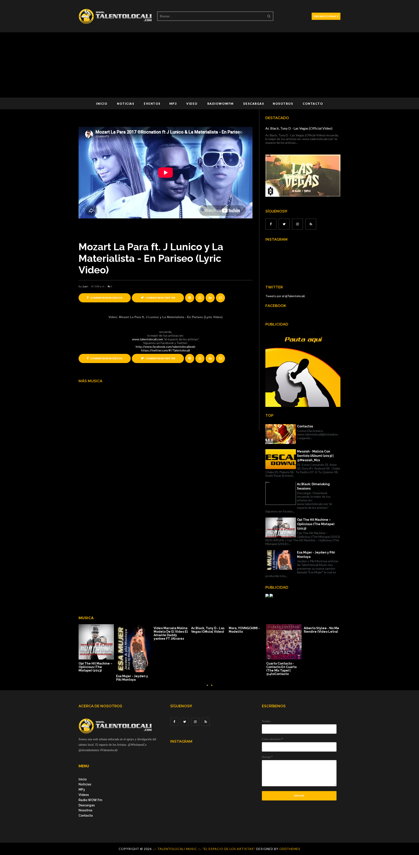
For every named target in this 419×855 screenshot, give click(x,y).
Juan (85, 286)
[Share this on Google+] (189, 297)
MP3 (173, 103)
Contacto (313, 103)
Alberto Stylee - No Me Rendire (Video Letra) (321, 629)
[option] (97, 648)
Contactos (305, 426)
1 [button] (207, 687)
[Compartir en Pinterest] (220, 297)
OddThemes (289, 849)
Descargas (253, 103)
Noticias (125, 103)
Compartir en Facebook (106, 297)
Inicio (101, 103)
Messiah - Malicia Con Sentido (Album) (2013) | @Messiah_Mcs (315, 456)
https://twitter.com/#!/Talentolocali (165, 350)
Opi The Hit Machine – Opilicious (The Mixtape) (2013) (315, 524)
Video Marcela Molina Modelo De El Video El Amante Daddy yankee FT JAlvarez (171, 633)
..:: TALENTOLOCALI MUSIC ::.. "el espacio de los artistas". (204, 849)
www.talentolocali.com (147, 339)
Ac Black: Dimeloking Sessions (313, 486)
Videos (84, 795)
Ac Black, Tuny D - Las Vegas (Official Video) (298, 128)
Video (192, 103)
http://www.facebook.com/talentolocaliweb (165, 346)
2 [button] (212, 687)
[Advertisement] (209, 65)
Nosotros (283, 103)
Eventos (152, 103)
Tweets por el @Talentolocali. (285, 296)
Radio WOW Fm (90, 800)
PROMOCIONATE (326, 16)
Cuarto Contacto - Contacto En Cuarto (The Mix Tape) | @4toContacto (281, 669)
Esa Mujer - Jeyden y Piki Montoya (316, 555)
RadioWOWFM (220, 103)
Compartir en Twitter (160, 297)
